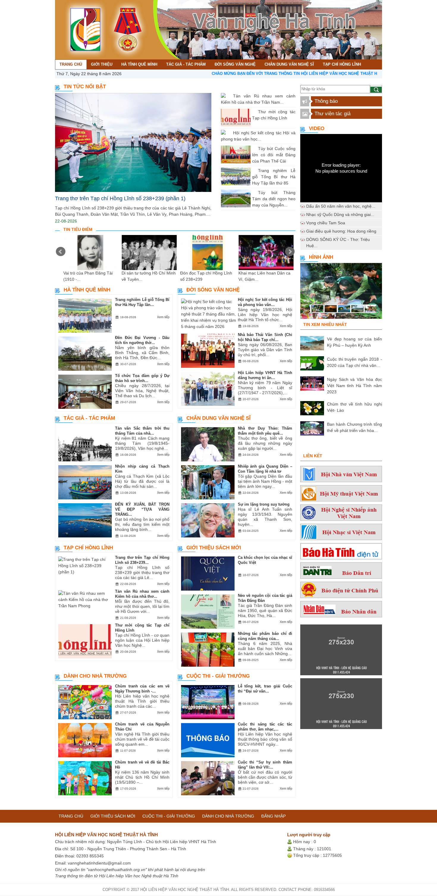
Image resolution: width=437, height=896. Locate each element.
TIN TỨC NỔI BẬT (85, 86)
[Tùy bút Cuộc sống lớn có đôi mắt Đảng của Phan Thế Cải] (253, 148)
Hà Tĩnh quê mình (87, 290)
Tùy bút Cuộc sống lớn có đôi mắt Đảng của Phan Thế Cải (273, 154)
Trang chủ (71, 816)
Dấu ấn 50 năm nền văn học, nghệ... (340, 206)
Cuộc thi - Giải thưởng (218, 676)
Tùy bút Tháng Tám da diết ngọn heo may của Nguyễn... (273, 198)
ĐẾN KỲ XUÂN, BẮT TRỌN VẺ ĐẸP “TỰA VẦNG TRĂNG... (142, 509)
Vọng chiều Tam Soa (325, 222)
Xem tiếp (163, 317)
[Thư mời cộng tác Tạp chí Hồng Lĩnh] (253, 111)
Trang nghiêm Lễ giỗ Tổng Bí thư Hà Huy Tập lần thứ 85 (273, 176)
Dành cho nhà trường (95, 676)
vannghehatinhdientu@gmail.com (99, 863)
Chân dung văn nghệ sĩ (218, 418)
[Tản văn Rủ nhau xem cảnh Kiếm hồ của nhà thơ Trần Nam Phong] (228, 96)
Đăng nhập (273, 816)
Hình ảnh (321, 257)
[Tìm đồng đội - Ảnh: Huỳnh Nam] (341, 292)
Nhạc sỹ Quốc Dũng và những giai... (340, 214)
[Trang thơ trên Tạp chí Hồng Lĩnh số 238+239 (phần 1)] (133, 142)
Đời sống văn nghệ (213, 290)
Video (316, 128)
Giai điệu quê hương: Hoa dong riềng (341, 231)
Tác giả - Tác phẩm (89, 418)
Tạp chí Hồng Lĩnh (88, 547)
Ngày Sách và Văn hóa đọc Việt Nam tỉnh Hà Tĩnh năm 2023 (354, 385)
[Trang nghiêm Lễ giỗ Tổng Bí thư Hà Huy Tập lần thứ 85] (253, 170)
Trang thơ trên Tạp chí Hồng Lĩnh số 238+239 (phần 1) (120, 198)
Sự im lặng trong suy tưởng (264, 504)
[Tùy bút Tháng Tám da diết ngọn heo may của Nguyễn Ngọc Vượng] (253, 192)
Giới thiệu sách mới (213, 547)
